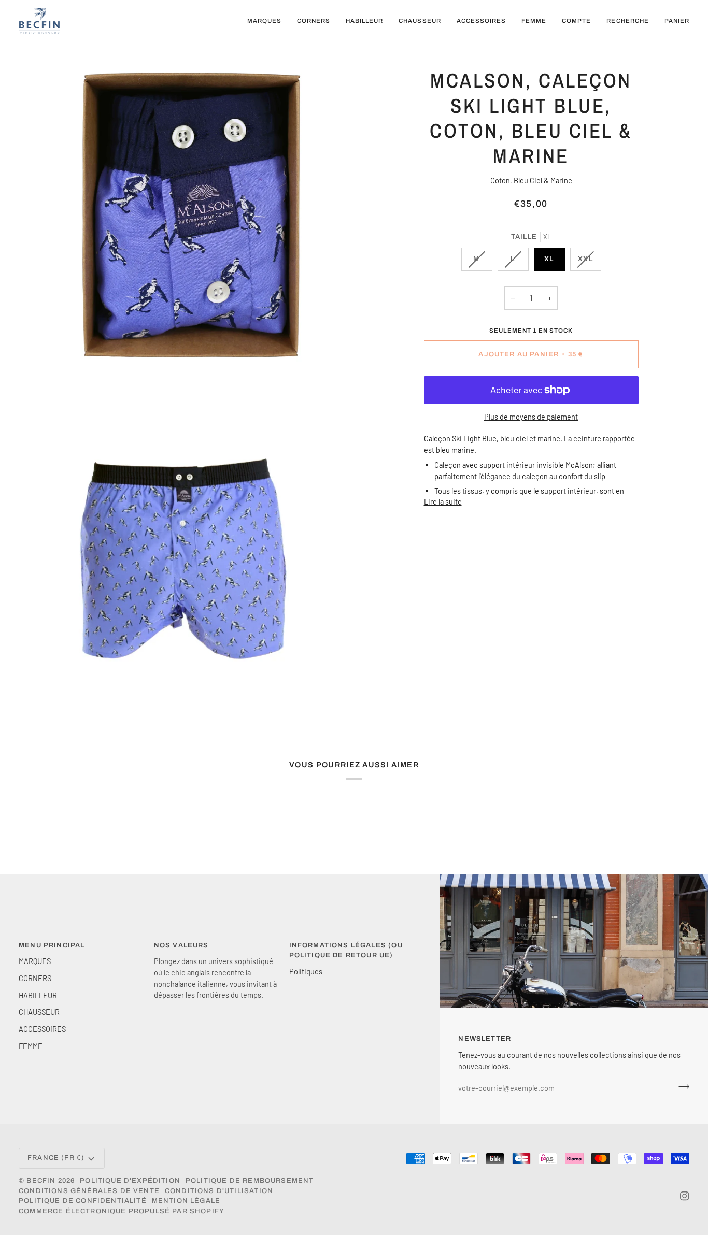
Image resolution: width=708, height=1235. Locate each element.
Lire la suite (443, 501)
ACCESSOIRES (42, 1028)
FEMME (31, 1046)
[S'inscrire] (680, 1086)
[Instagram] (684, 1196)
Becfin (40, 1180)
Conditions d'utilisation (219, 1191)
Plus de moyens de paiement (531, 416)
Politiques (305, 971)
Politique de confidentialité (83, 1200)
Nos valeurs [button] (181, 945)
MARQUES (35, 961)
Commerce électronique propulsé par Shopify (121, 1211)
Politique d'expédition (130, 1180)
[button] (264, 21)
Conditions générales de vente (89, 1191)
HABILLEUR (38, 995)
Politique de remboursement (250, 1180)
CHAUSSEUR (39, 1011)
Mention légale (186, 1200)
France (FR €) (55, 1157)
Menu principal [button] (51, 945)
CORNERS (35, 978)
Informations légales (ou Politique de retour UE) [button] (346, 950)
